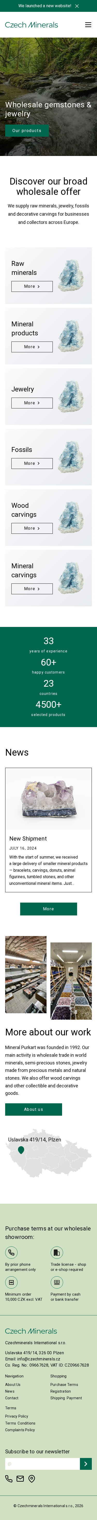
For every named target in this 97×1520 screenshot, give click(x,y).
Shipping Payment (66, 1398)
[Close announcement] (77, 6)
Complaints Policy (20, 1430)
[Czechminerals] (32, 24)
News (9, 1391)
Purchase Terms (64, 1385)
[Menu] (88, 24)
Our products (27, 130)
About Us (13, 1385)
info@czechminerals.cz (38, 1359)
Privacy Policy (16, 1416)
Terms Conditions (20, 1423)
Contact (11, 1398)
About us (33, 1109)
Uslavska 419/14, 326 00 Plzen (34, 1352)
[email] (20, 1479)
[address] (31, 1479)
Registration (60, 1391)
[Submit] (86, 1464)
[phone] (8, 1479)
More (48, 908)
